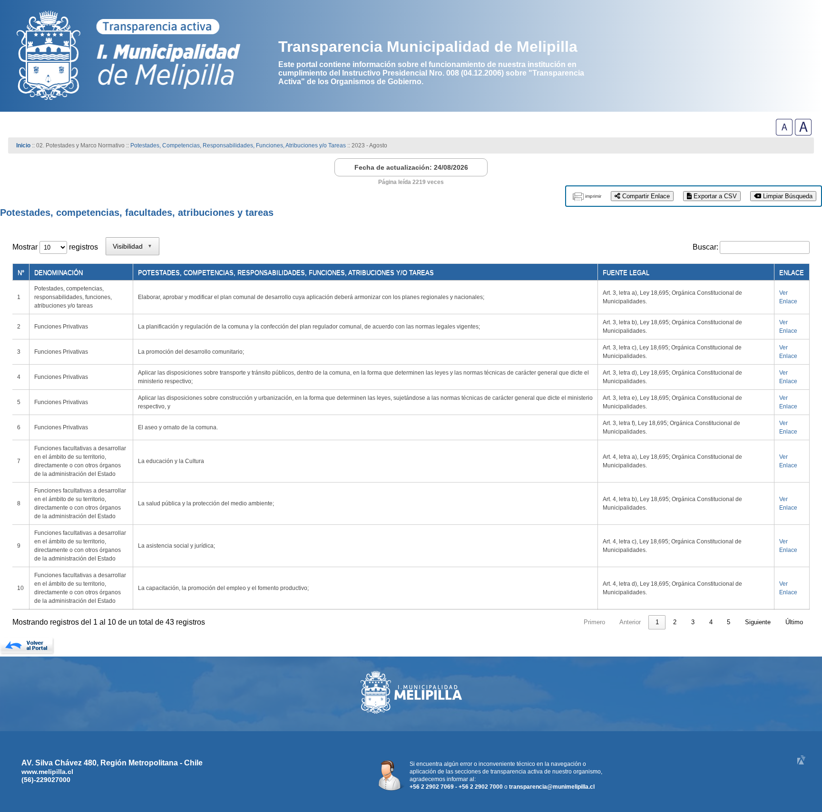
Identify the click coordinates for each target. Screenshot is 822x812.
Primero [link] (594, 622)
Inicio (23, 145)
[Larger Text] (803, 133)
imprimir (593, 196)
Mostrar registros (55, 247)
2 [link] (674, 622)
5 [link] (728, 622)
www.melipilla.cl (47, 771)
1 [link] (657, 622)
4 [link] (711, 622)
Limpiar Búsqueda (786, 196)
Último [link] (794, 622)
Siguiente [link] (758, 622)
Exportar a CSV (714, 196)
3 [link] (693, 622)
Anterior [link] (630, 622)
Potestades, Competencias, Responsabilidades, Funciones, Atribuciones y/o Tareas (238, 145)
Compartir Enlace (645, 196)
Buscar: (705, 247)
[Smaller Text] (784, 133)
